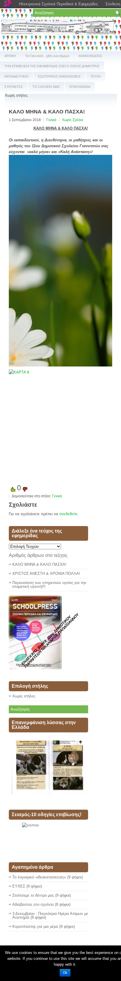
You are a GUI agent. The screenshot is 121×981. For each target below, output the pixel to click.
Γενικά (51, 120)
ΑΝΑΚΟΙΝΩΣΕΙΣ (90, 56)
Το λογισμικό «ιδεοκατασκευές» (39, 877)
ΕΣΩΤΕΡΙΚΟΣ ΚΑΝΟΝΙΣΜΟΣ (59, 76)
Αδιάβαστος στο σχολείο (33, 904)
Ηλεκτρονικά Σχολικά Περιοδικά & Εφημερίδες (58, 4)
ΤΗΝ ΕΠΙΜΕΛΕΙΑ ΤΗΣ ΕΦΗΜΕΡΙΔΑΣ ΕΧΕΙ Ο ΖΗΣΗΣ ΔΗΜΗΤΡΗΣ (52, 66)
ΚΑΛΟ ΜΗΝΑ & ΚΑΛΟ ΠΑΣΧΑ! (39, 564)
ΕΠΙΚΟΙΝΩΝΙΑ (79, 86)
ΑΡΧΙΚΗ (10, 56)
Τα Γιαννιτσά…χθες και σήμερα (47, 56)
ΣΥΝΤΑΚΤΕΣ (13, 86)
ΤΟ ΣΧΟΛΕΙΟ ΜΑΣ (46, 86)
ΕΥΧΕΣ (18, 886)
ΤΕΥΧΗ (95, 76)
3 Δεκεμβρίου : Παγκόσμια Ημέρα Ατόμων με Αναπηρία (50, 915)
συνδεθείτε (68, 514)
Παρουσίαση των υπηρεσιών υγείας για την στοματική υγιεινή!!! (49, 584)
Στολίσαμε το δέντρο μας (33, 895)
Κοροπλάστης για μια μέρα (35, 926)
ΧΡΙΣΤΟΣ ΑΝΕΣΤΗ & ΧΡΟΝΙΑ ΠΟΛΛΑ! (46, 573)
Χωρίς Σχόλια (72, 120)
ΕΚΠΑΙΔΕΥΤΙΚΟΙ (16, 76)
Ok (65, 973)
